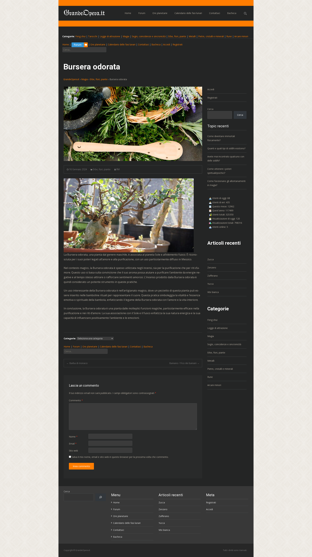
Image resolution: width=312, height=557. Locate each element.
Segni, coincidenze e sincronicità (149, 36)
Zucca (210, 259)
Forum (141, 13)
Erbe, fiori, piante (177, 36)
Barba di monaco (77, 363)
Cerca (210, 109)
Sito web (73, 450)
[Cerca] (100, 497)
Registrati (177, 44)
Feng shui (80, 36)
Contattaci (214, 13)
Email (73, 443)
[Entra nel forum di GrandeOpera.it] (80, 44)
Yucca (210, 283)
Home (128, 13)
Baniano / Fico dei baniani (184, 363)
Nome (73, 436)
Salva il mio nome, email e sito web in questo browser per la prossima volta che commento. (120, 456)
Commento (76, 400)
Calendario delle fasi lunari (188, 13)
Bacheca (231, 13)
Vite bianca (213, 292)
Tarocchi (92, 36)
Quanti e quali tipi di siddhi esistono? (226, 148)
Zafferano (212, 275)
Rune (229, 36)
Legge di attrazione (110, 36)
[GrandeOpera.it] (81, 12)
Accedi (166, 44)
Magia (126, 36)
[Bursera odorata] (133, 124)
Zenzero (211, 267)
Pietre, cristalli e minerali (211, 36)
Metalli (192, 36)
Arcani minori (241, 36)
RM (118, 169)
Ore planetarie (159, 13)
